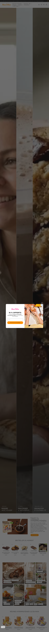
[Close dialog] (42, 305)
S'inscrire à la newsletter (15, 322)
